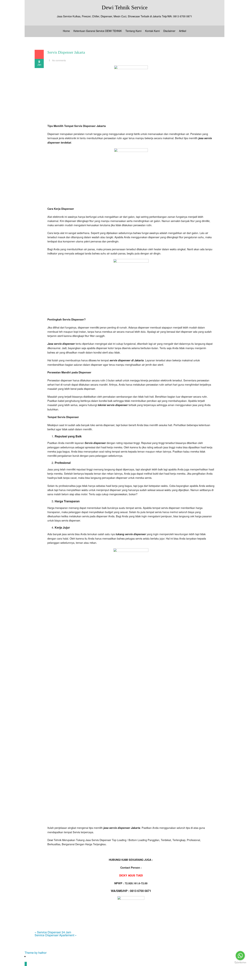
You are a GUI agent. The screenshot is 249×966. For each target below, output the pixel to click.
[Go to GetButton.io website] (240, 962)
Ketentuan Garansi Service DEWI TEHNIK (97, 31)
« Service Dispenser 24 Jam (53, 932)
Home (66, 31)
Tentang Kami (133, 31)
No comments (59, 60)
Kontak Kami (152, 31)
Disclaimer (169, 31)
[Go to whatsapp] (240, 955)
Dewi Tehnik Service (124, 7)
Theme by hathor (35, 952)
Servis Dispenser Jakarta (66, 52)
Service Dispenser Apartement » (56, 935)
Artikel (182, 31)
